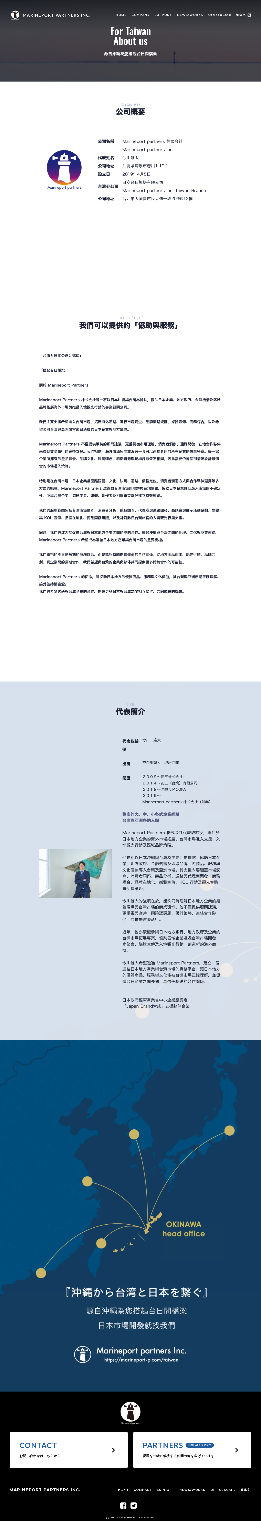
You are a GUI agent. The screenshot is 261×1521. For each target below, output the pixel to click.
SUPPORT (163, 15)
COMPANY (141, 15)
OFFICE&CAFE (223, 1490)
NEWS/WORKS (190, 15)
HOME (121, 15)
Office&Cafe (219, 15)
